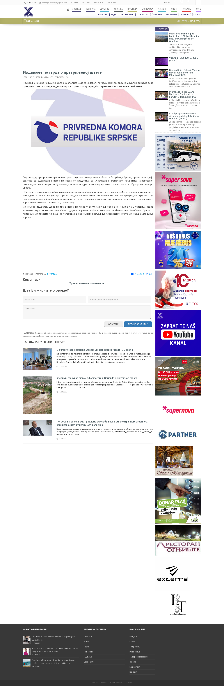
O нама (133, 662)
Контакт (133, 672)
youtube (180, 2)
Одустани (113, 324)
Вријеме (157, 14)
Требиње (88, 637)
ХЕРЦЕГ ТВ (182, 21)
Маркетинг (135, 667)
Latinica (166, 3)
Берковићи (89, 662)
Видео (114, 14)
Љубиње (88, 657)
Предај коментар (138, 324)
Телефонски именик (139, 657)
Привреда (52, 274)
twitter (186, 2)
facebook (192, 2)
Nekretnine (171, 14)
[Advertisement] (88, 48)
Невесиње (88, 652)
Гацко (86, 647)
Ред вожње (135, 652)
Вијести (102, 14)
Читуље (185, 14)
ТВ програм (127, 14)
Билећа (87, 642)
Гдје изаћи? (143, 14)
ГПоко (197, 14)
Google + (174, 2)
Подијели (139, 274)
